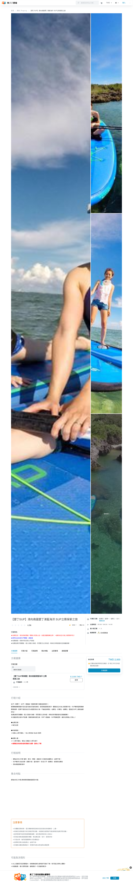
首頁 (12, 11)
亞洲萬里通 (104, 633)
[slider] (18, 625)
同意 (114, 878)
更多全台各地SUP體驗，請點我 (23, 638)
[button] (117, 2)
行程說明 (34, 651)
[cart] (101, 2)
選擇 (76, 680)
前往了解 (106, 878)
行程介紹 (24, 651)
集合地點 (44, 651)
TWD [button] (108, 3)
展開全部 (102, 621)
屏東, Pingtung (22, 11)
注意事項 (55, 651)
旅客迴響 (65, 651)
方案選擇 (14, 651)
